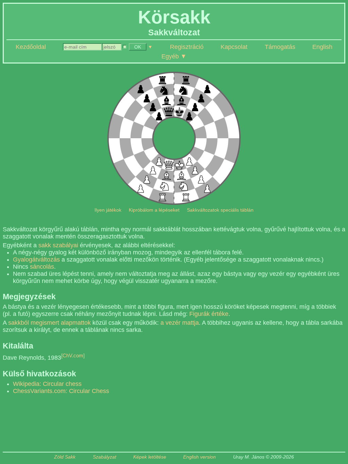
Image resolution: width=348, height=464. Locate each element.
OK (137, 47)
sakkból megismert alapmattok (49, 322)
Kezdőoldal (31, 46)
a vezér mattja (179, 322)
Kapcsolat (234, 46)
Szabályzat (104, 457)
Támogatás (280, 46)
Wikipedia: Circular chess (47, 383)
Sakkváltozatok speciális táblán (220, 210)
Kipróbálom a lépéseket (154, 210)
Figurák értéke (208, 313)
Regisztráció (187, 46)
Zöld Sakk (64, 457)
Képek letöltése (149, 457)
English (322, 46)
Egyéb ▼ (174, 56)
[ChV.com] (73, 355)
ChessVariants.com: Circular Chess (61, 391)
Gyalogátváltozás (36, 259)
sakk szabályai (58, 245)
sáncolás (42, 266)
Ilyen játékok (107, 210)
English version (199, 457)
